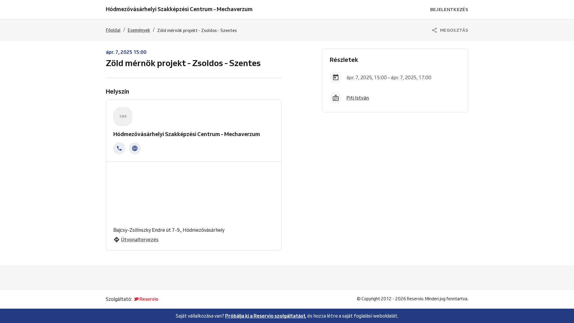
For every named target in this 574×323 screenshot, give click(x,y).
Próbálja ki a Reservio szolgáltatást (265, 316)
